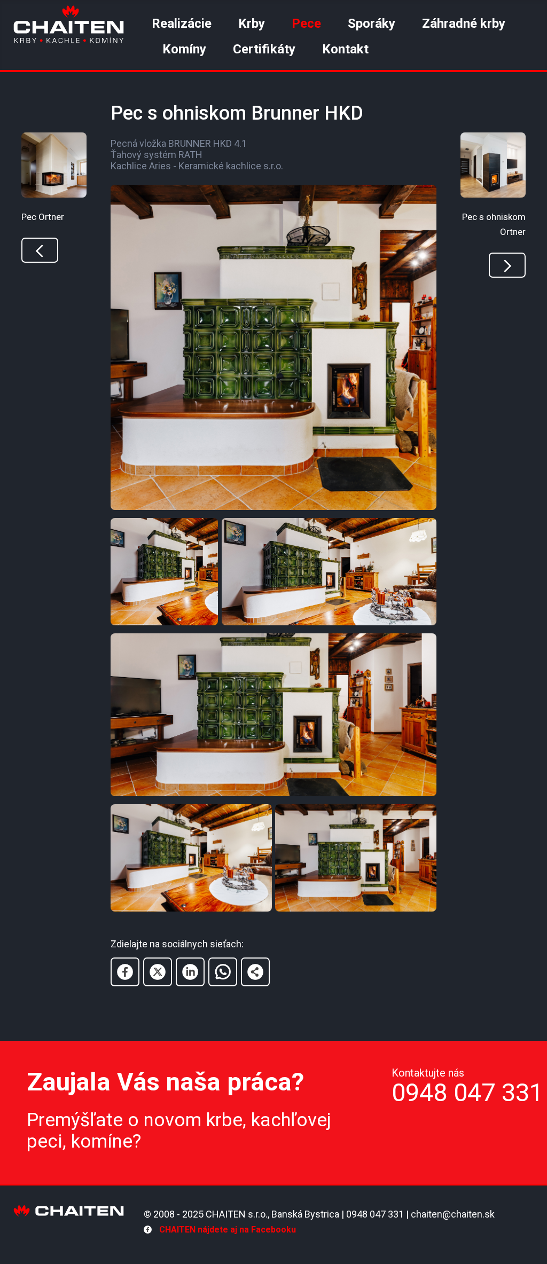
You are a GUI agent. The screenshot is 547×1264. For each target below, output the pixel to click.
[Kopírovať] (255, 971)
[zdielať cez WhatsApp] (222, 971)
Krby (251, 23)
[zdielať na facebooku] (125, 971)
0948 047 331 (467, 1092)
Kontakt (345, 49)
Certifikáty (264, 49)
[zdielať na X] (157, 971)
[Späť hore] (474, 1242)
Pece (306, 23)
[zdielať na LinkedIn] (190, 971)
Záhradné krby (463, 23)
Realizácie (182, 23)
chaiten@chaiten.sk (453, 1214)
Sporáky (371, 23)
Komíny (184, 49)
